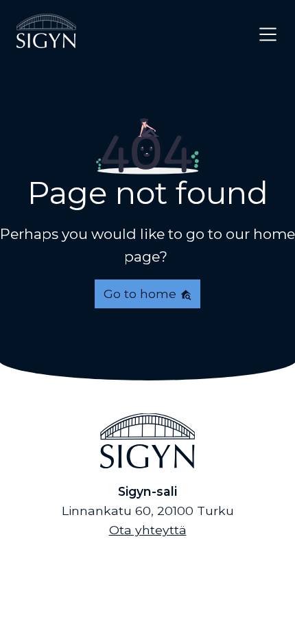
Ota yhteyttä (148, 530)
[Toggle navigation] (268, 34)
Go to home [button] (142, 293)
